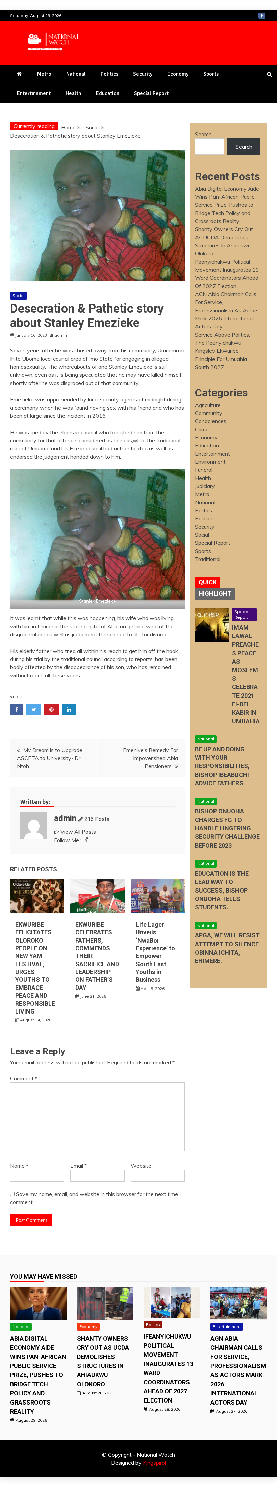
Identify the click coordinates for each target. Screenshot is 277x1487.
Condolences (210, 421)
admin (65, 818)
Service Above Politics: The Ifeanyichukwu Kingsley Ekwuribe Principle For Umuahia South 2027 (222, 350)
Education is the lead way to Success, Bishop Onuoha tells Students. (222, 890)
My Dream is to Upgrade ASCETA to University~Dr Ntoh (49, 758)
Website (141, 1165)
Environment (210, 461)
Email (78, 1165)
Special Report (151, 93)
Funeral (203, 469)
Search (203, 134)
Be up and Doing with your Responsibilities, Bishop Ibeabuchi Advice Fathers (222, 766)
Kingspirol (154, 1462)
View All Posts (78, 831)
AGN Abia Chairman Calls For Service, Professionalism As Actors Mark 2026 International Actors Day (227, 310)
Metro (44, 74)
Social (18, 295)
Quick (208, 582)
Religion (204, 518)
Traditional (207, 559)
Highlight (215, 593)
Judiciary (205, 486)
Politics (109, 74)
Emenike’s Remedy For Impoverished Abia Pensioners (150, 758)
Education (107, 93)
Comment (23, 1078)
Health (73, 93)
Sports (211, 74)
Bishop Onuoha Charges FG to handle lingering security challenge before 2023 (227, 828)
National (76, 74)
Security (142, 74)
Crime (202, 429)
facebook (261, 16)
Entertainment (34, 93)
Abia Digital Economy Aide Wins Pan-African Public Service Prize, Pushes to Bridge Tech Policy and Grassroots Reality (227, 204)
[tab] (207, 582)
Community (208, 413)
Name (19, 1165)
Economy (177, 74)
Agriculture (208, 404)
